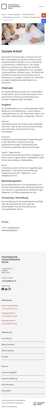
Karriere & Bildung (9, 378)
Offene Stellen (8, 350)
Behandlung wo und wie (12, 17)
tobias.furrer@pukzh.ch (9, 230)
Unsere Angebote (14, 14)
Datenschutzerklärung (9, 407)
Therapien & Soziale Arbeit (32, 17)
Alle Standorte (8, 384)
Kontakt (5, 357)
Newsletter (6, 391)
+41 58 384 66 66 (9, 309)
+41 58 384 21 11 (9, 281)
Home (4, 14)
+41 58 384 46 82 (9, 324)
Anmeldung (7, 338)
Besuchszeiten (8, 344)
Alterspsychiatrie (28, 14)
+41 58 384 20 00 (9, 316)
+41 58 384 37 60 (13, 228)
